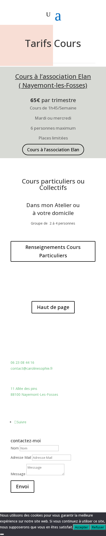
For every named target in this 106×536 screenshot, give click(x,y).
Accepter (81, 527)
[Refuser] (2, 534)
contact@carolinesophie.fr (32, 368)
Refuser (98, 527)
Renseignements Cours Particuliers (53, 251)
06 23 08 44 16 (22, 362)
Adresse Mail (21, 457)
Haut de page (53, 307)
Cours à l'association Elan (53, 150)
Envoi (22, 486)
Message (18, 474)
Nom (15, 448)
